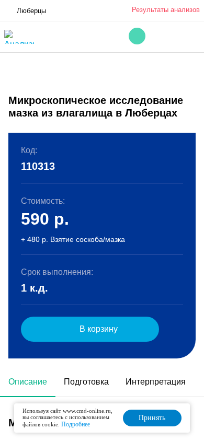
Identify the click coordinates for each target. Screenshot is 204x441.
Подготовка (86, 381)
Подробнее (75, 424)
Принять (152, 418)
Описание (27, 381)
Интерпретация (156, 381)
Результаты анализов (166, 10)
